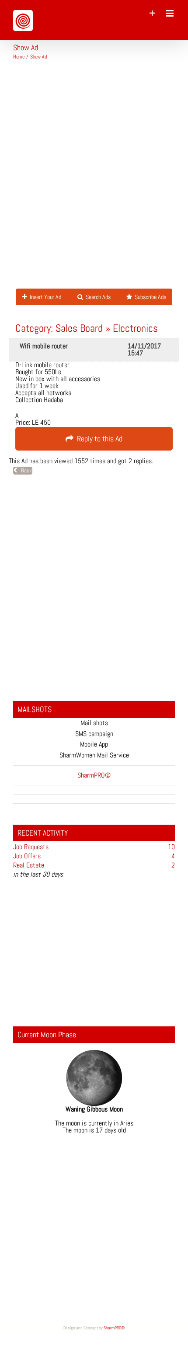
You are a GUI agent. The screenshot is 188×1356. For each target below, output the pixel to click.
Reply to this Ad (97, 439)
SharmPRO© (114, 1328)
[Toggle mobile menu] (170, 13)
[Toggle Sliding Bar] (152, 13)
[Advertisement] (94, 178)
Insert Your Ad (44, 297)
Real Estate (28, 865)
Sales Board (79, 328)
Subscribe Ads (149, 297)
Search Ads (97, 297)
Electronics (135, 328)
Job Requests (31, 846)
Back (24, 470)
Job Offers (27, 855)
